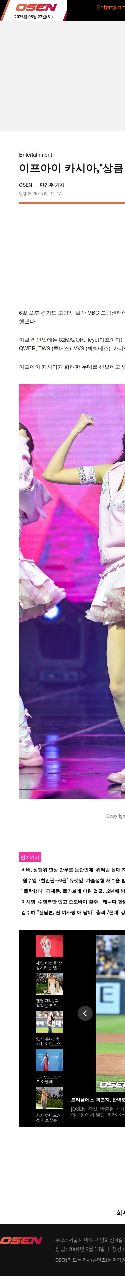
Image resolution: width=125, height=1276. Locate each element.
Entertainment (35, 154)
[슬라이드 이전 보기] (85, 1013)
